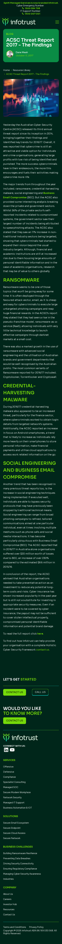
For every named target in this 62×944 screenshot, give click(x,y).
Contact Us (9, 914)
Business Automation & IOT (17, 807)
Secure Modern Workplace (17, 792)
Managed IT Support (13, 802)
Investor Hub (10, 904)
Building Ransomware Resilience (20, 853)
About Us (8, 894)
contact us (42, 649)
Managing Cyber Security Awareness (22, 873)
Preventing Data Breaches (16, 858)
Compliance (9, 777)
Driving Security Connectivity (18, 863)
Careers (7, 899)
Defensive (8, 771)
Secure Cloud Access (14, 833)
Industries (8, 879)
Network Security (12, 797)
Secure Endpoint (11, 828)
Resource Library (21, 70)
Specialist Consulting (14, 782)
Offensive (8, 766)
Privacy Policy (36, 927)
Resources (8, 909)
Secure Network (11, 838)
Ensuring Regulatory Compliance (20, 868)
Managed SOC (10, 787)
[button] (57, 22)
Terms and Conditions (14, 927)
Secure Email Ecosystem (16, 822)
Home (6, 70)
